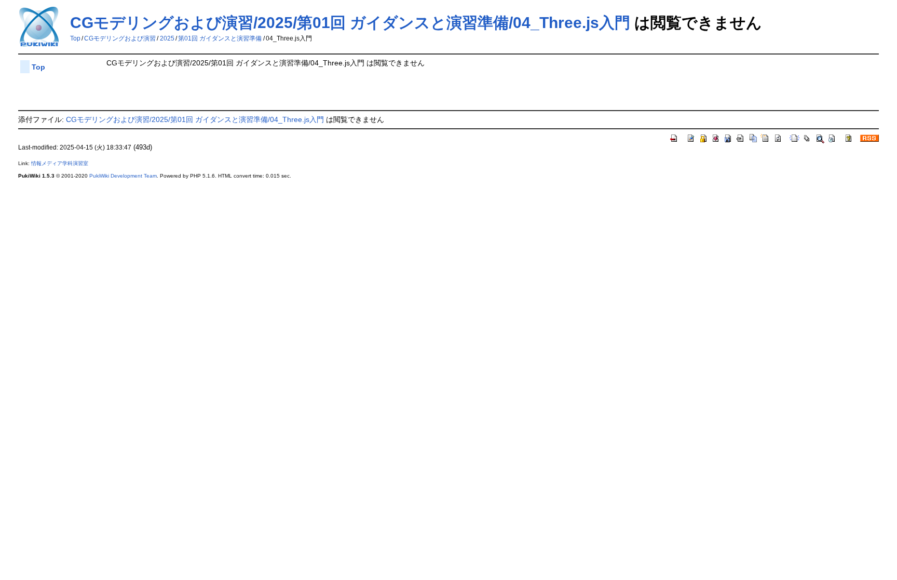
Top (75, 38)
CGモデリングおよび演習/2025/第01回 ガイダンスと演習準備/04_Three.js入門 (350, 22)
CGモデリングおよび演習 (120, 38)
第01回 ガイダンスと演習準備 (220, 38)
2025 (167, 38)
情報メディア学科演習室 (59, 163)
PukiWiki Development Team (123, 176)
